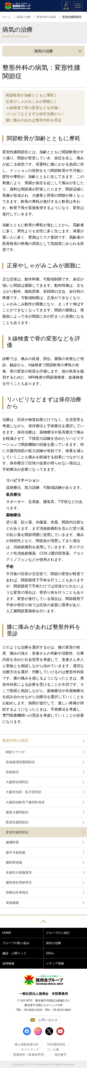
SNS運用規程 (56, 1044)
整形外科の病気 (46, 17)
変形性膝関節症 (17, 832)
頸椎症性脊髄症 (17, 892)
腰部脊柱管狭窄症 (19, 882)
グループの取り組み (15, 943)
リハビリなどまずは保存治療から (33, 114)
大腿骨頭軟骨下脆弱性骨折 (25, 802)
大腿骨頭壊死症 (17, 782)
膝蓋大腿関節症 (17, 812)
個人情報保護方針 (27, 1044)
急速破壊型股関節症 (20, 762)
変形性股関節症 (17, 822)
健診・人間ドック (14, 953)
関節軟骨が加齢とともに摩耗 (30, 95)
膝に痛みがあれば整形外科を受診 (33, 120)
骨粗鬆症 (12, 772)
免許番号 (61, 1054)
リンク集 (53, 1049)
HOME (6, 933)
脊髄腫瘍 (12, 903)
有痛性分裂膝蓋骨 (19, 872)
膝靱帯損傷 (14, 862)
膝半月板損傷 (15, 852)
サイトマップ (30, 1049)
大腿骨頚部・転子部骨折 (24, 792)
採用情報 (8, 963)
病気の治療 (24, 17)
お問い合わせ (48, 1020)
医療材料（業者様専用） (29, 1054)
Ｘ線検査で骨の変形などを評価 (32, 108)
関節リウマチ (15, 752)
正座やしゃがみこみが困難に (30, 101)
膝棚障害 (12, 842)
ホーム (6, 17)
